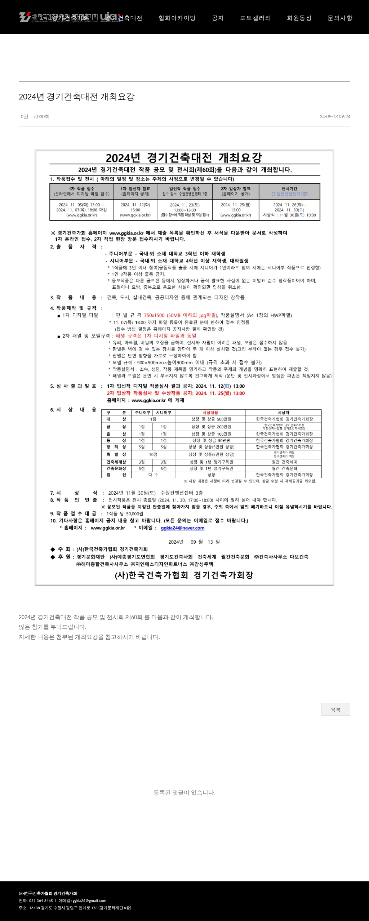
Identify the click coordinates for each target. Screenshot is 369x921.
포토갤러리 (256, 18)
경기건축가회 (71, 18)
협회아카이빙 (177, 18)
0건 (24, 117)
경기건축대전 (124, 18)
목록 (336, 709)
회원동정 (299, 18)
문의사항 (340, 18)
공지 (218, 18)
